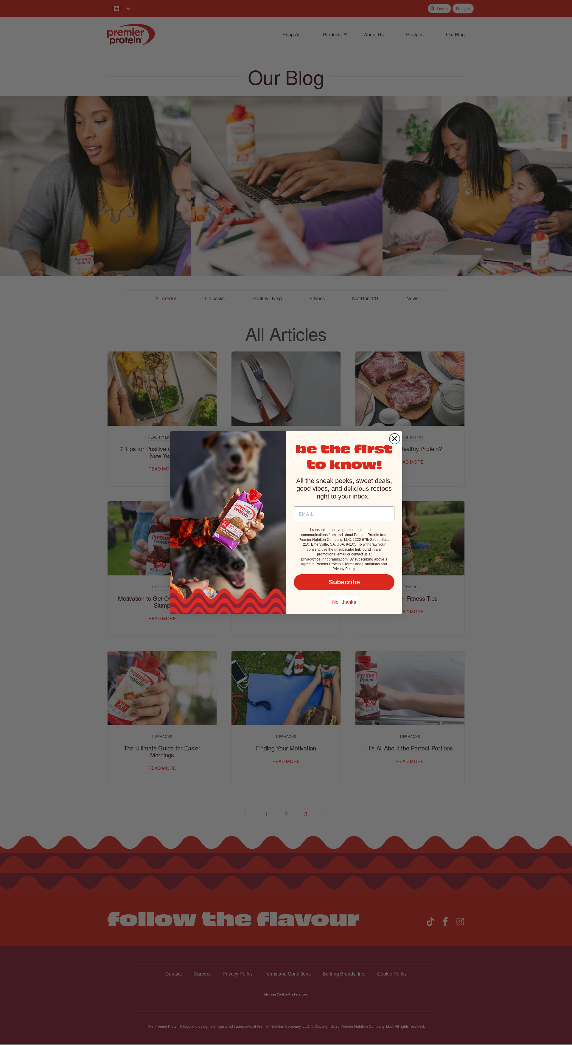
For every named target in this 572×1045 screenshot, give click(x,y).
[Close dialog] (394, 439)
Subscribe (344, 582)
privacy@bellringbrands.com (324, 559)
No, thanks (344, 602)
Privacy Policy (343, 569)
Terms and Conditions (362, 564)
